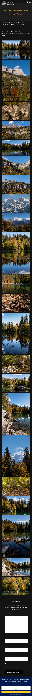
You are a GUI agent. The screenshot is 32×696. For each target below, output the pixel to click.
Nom (6, 637)
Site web (7, 655)
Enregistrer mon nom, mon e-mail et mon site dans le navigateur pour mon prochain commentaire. (15, 665)
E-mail (7, 646)
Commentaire (9, 614)
